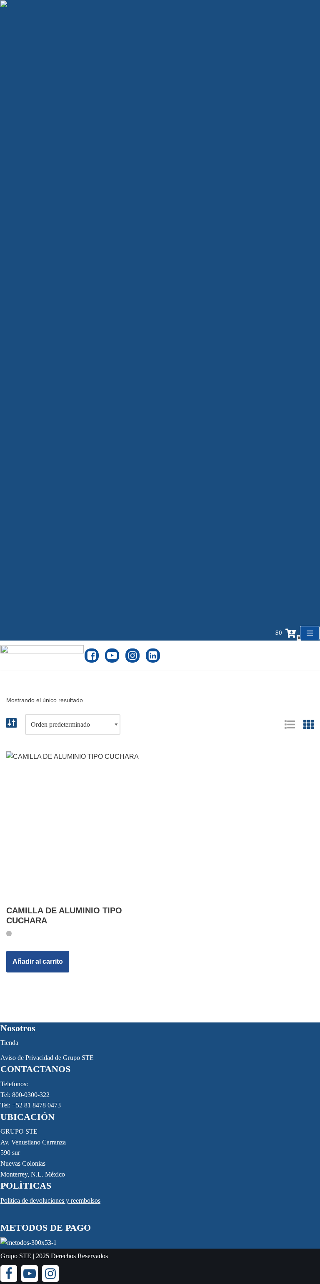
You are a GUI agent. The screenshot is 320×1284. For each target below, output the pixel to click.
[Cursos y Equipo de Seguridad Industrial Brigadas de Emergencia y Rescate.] (42, 655)
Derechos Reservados (79, 1255)
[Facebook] (92, 655)
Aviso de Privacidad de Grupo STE (47, 1057)
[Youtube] (112, 655)
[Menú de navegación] (310, 633)
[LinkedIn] (153, 655)
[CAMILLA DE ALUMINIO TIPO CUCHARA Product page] (80, 825)
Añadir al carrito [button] (37, 961)
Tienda (9, 1042)
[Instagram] (132, 655)
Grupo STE (15, 1255)
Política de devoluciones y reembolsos (50, 1200)
